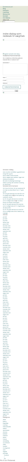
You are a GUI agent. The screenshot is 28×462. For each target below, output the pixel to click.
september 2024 (7, 250)
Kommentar (6, 62)
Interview (5, 432)
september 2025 (7, 231)
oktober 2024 (6, 249)
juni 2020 (5, 339)
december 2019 (6, 350)
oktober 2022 (6, 289)
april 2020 (5, 343)
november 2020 (6, 330)
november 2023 (6, 266)
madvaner (5, 435)
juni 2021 (5, 318)
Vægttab (5, 451)
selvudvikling (6, 441)
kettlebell (5, 434)
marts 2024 (5, 259)
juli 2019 (5, 359)
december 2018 (6, 371)
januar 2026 (6, 224)
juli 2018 (5, 380)
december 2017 (6, 389)
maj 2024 (5, 256)
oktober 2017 (6, 392)
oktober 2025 (6, 229)
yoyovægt (5, 453)
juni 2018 (5, 382)
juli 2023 (5, 274)
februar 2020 (6, 346)
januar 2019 (6, 369)
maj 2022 (5, 298)
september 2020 (7, 334)
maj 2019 (5, 362)
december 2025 (6, 226)
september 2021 (7, 313)
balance (5, 421)
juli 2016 (5, 415)
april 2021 (5, 321)
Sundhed (5, 446)
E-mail (5, 80)
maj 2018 (5, 384)
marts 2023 (5, 281)
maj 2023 (5, 277)
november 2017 (6, 391)
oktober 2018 (6, 375)
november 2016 (6, 408)
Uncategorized (6, 448)
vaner (4, 450)
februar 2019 (6, 368)
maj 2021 (5, 320)
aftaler (4, 419)
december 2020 (6, 328)
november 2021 (6, 309)
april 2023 (5, 279)
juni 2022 (5, 297)
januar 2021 (6, 327)
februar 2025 (6, 242)
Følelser (5, 428)
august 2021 (6, 314)
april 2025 (5, 238)
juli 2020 (5, 337)
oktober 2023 (6, 268)
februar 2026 (6, 222)
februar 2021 (6, 325)
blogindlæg (5, 423)
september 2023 (7, 270)
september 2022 (7, 291)
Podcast (5, 439)
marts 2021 (5, 323)
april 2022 (5, 300)
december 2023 (6, 265)
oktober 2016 (6, 410)
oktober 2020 (6, 332)
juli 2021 (5, 316)
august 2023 (6, 272)
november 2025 (6, 227)
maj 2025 (5, 236)
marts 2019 (5, 366)
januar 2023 (6, 284)
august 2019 (6, 357)
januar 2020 (6, 348)
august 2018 (6, 378)
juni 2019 (5, 360)
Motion (4, 437)
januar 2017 (6, 407)
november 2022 (6, 288)
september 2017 (7, 394)
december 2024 (6, 245)
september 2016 (7, 412)
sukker (4, 444)
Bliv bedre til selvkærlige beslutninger (12, 181)
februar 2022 (6, 304)
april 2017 (5, 401)
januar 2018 (6, 387)
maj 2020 (5, 341)
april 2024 (5, 258)
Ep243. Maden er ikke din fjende (10, 175)
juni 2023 (5, 275)
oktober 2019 (6, 353)
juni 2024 (5, 254)
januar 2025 (6, 243)
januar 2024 (6, 263)
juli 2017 (5, 398)
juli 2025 (5, 233)
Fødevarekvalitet (7, 426)
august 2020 (6, 336)
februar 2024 (6, 261)
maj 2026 (5, 220)
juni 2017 (5, 399)
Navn (4, 77)
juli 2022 (5, 295)
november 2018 (6, 373)
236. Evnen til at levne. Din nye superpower (13, 188)
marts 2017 (5, 403)
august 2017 (6, 396)
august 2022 (6, 293)
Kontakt (5, 16)
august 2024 (6, 252)
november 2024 (6, 247)
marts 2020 (5, 345)
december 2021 (6, 307)
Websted (5, 83)
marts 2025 (5, 240)
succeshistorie (6, 442)
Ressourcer (6, 14)
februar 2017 (6, 405)
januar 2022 (6, 305)
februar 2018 (6, 385)
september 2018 (7, 376)
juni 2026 (5, 218)
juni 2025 (5, 234)
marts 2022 (5, 302)
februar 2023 (6, 282)
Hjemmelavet (6, 430)
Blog (4, 8)
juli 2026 (5, 217)
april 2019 (5, 364)
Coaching (6, 12)
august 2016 (6, 414)
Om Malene (6, 18)
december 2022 (6, 286)
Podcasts (6, 10)
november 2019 (6, 352)
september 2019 (7, 355)
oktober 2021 (6, 311)
